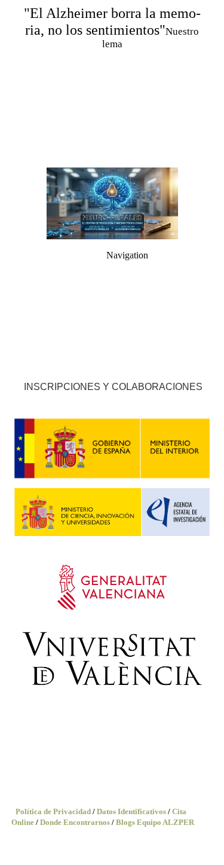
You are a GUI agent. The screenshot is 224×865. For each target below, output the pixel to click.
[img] (112, 83)
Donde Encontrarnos (75, 822)
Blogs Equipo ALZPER (155, 822)
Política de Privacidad (53, 811)
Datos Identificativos (131, 811)
